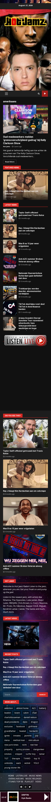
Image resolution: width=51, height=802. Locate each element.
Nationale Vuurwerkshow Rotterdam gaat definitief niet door (10, 277)
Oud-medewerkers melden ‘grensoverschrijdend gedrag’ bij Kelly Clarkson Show (25, 119)
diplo (25, 722)
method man (19, 740)
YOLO (36, 763)
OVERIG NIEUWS (16, 778)
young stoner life (12, 767)
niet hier (34, 744)
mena (7, 740)
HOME (11, 775)
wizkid (27, 763)
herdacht (33, 731)
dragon (34, 722)
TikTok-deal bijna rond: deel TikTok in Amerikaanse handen (10, 308)
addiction (8, 708)
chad (34, 712)
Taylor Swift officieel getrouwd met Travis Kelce (10, 215)
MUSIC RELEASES (33, 778)
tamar (42, 754)
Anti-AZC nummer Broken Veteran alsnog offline (10, 262)
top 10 (37, 758)
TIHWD (27, 758)
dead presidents (11, 722)
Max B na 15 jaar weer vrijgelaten (10, 246)
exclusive (8, 726)
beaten (7, 712)
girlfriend (32, 726)
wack (18, 763)
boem (17, 712)
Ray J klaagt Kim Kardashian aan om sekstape (10, 231)
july (36, 735)
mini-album (33, 740)
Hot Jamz (6, 146)
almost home (22, 708)
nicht (24, 744)
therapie (16, 758)
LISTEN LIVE (21, 775)
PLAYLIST (29, 781)
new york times (11, 744)
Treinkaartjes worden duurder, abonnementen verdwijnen (10, 293)
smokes (8, 754)
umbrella (8, 763)
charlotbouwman (12, 717)
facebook (20, 726)
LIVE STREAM (45, 94)
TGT (6, 758)
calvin (26, 712)
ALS (34, 708)
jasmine (27, 735)
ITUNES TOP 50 (15, 781)
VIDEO (38, 781)
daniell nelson (30, 717)
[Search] (39, 93)
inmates (17, 735)
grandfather (10, 731)
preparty (8, 749)
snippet (18, 754)
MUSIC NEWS (35, 775)
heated (22, 731)
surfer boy (31, 754)
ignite (7, 735)
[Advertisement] (25, 55)
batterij (42, 708)
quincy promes (23, 749)
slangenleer (38, 749)
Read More (9, 162)
